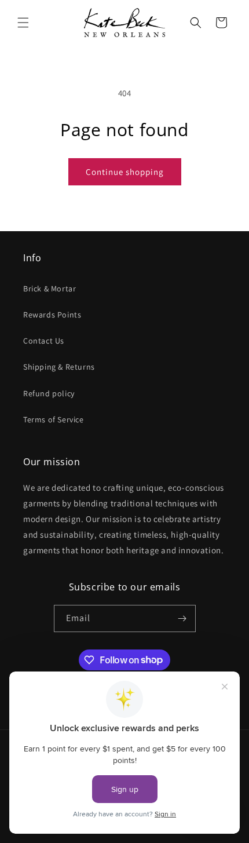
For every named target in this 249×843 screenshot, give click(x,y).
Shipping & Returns (59, 367)
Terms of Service (53, 419)
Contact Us (43, 340)
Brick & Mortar (49, 288)
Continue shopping (125, 171)
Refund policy (49, 393)
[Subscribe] (182, 618)
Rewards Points (52, 314)
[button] (23, 22)
